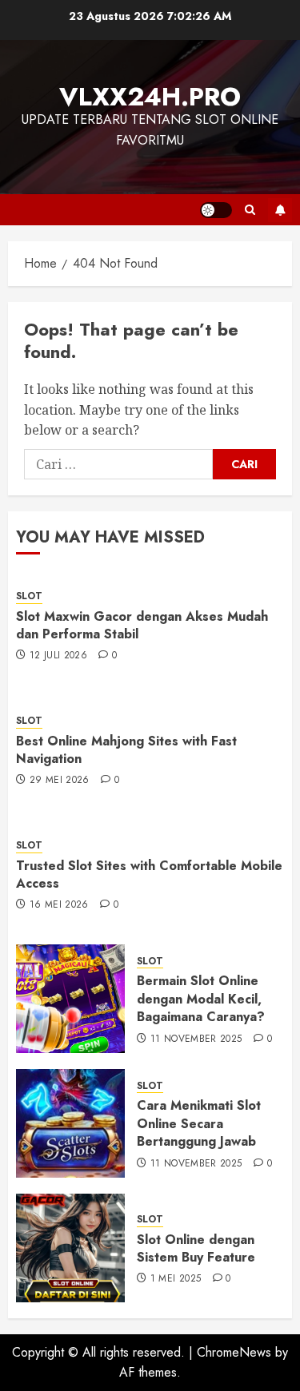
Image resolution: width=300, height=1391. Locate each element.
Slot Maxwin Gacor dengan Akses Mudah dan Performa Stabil (142, 625)
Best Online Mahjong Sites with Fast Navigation (126, 750)
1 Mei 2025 (176, 1279)
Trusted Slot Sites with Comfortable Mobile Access (149, 874)
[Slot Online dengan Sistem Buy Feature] (70, 1248)
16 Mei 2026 (59, 905)
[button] (250, 209)
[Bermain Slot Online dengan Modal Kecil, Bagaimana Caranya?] (70, 998)
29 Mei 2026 (60, 780)
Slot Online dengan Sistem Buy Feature (196, 1248)
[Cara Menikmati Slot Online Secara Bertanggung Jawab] (70, 1123)
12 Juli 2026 (58, 656)
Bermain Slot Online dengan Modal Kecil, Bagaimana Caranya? (201, 999)
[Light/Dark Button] (216, 210)
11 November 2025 (196, 1039)
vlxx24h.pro (150, 96)
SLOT (29, 596)
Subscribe (280, 210)
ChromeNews (234, 1352)
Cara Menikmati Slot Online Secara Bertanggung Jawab (199, 1123)
